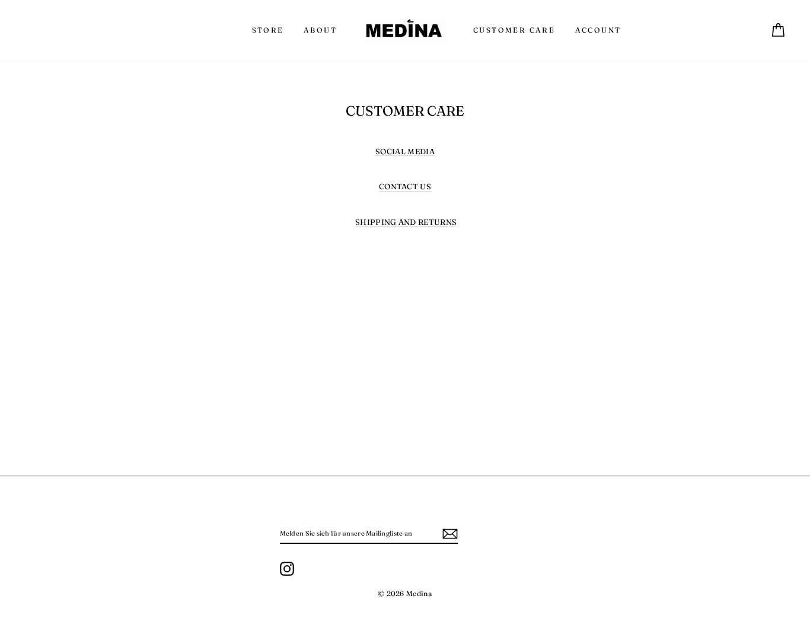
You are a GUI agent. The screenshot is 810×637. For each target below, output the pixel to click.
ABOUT (320, 30)
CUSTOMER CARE (514, 30)
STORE (268, 30)
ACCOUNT (598, 30)
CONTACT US (405, 186)
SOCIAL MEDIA (405, 151)
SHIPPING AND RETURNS (406, 222)
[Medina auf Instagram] (287, 569)
